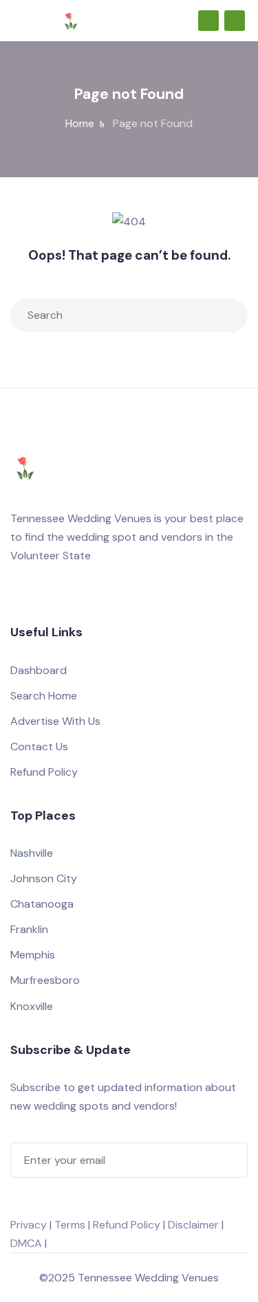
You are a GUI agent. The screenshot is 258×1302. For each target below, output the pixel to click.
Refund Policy (44, 772)
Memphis (32, 954)
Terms (69, 1224)
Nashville (31, 853)
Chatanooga (42, 904)
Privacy (28, 1224)
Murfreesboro (45, 980)
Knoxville (31, 1006)
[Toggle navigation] (16, 20)
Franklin (29, 929)
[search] (228, 315)
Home (79, 123)
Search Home (43, 695)
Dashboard (38, 670)
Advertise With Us (55, 721)
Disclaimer (193, 1224)
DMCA (26, 1243)
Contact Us (39, 746)
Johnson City (43, 878)
